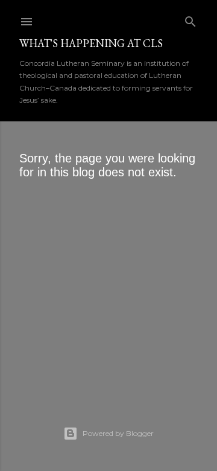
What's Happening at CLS (91, 43)
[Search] (190, 19)
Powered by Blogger (118, 433)
